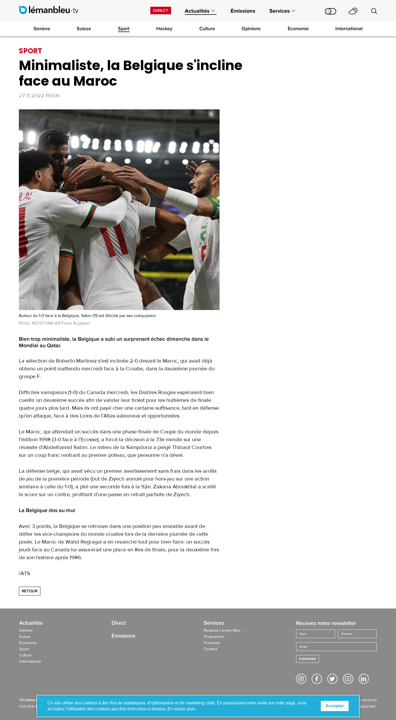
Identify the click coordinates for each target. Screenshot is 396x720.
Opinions (251, 29)
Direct (160, 10)
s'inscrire (307, 659)
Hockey (164, 29)
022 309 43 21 (31, 706)
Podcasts (212, 643)
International (349, 29)
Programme (214, 636)
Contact (210, 649)
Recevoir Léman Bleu (222, 630)
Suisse (84, 29)
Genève (41, 29)
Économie (298, 29)
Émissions (243, 11)
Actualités (197, 11)
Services (279, 11)
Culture (207, 29)
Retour (29, 591)
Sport (124, 29)
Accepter (334, 706)
